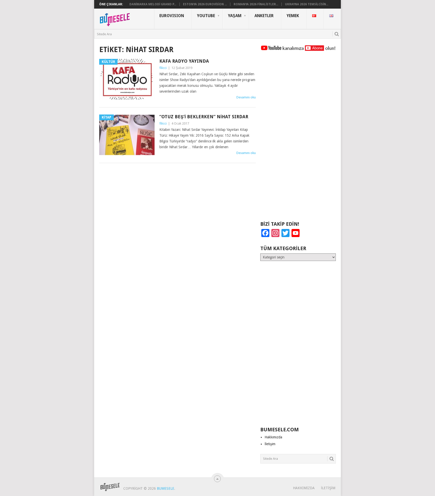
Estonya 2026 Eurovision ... (205, 4)
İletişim (270, 444)
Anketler (264, 15)
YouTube (206, 15)
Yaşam (234, 15)
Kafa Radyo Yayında (184, 61)
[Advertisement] (298, 138)
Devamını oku (246, 97)
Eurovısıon (171, 15)
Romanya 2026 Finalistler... (256, 4)
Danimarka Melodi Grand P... (152, 4)
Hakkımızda (273, 437)
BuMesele (165, 488)
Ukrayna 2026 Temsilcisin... (306, 4)
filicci (163, 68)
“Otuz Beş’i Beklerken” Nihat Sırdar (203, 116)
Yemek (293, 15)
